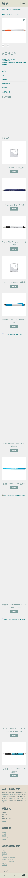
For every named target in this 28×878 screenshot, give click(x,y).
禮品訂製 (4, 863)
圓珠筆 (5, 62)
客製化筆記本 (17, 794)
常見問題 (4, 836)
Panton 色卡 (5, 838)
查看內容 (14, 171)
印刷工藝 (4, 834)
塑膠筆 (9, 62)
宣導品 (22, 798)
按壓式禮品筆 (19, 62)
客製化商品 (4, 865)
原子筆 (11, 9)
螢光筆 (19, 9)
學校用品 (13, 62)
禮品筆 (11, 794)
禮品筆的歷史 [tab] (5, 79)
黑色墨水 (5, 64)
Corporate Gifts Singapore (8, 857)
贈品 (18, 798)
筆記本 (15, 9)
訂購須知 (4, 832)
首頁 (4, 14)
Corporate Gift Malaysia (8, 861)
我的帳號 (4, 875)
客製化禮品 (12, 798)
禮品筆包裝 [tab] (4, 88)
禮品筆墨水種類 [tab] (6, 83)
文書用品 (4, 796)
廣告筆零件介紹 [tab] (6, 92)
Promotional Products (7, 859)
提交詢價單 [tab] (4, 71)
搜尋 (14, 875)
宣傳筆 (7, 794)
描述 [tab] (3, 75)
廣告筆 (7, 9)
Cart (21, 874)
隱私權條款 (4, 839)
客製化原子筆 (9, 14)
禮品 (24, 800)
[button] (24, 20)
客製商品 (4, 852)
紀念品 (3, 850)
